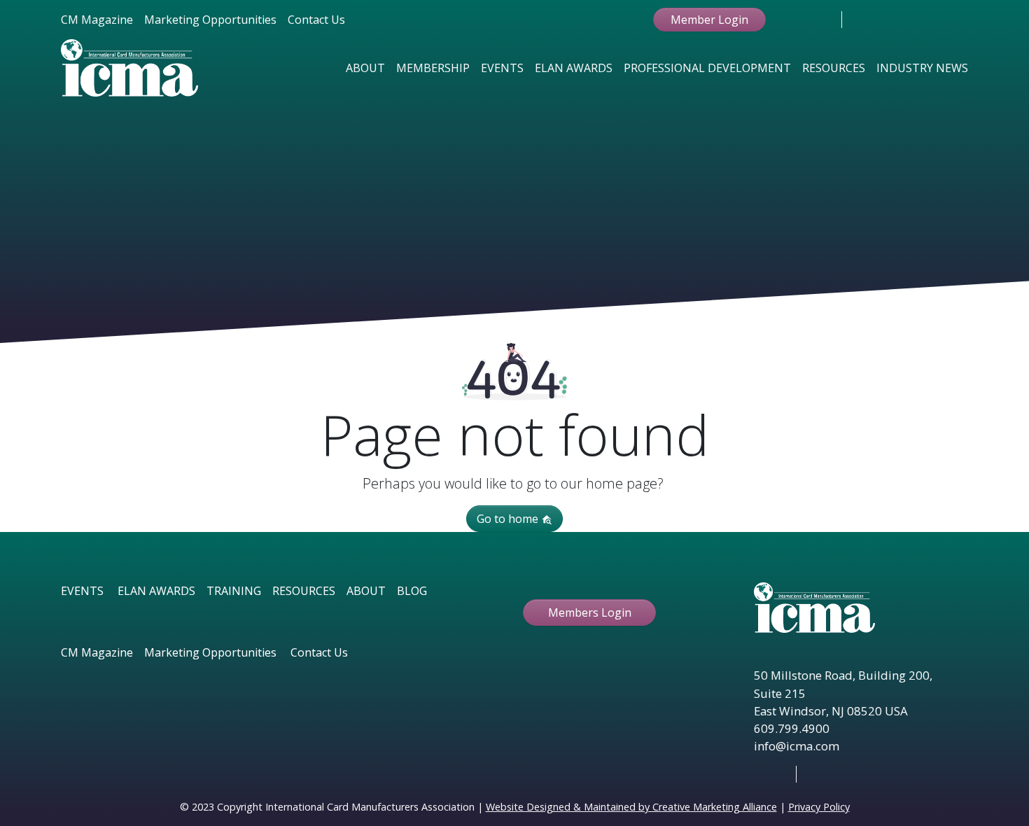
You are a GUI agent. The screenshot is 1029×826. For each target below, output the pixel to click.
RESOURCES (303, 590)
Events (502, 68)
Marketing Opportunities (210, 19)
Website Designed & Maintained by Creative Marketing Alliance (631, 806)
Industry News (922, 68)
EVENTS (82, 590)
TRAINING (233, 590)
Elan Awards (573, 68)
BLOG (412, 590)
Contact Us (316, 19)
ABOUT (366, 590)
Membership (433, 68)
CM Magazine (97, 19)
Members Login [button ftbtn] (589, 612)
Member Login (709, 19)
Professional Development (707, 68)
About (365, 68)
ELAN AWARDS (156, 590)
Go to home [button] (509, 518)
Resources (833, 68)
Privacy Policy (819, 806)
